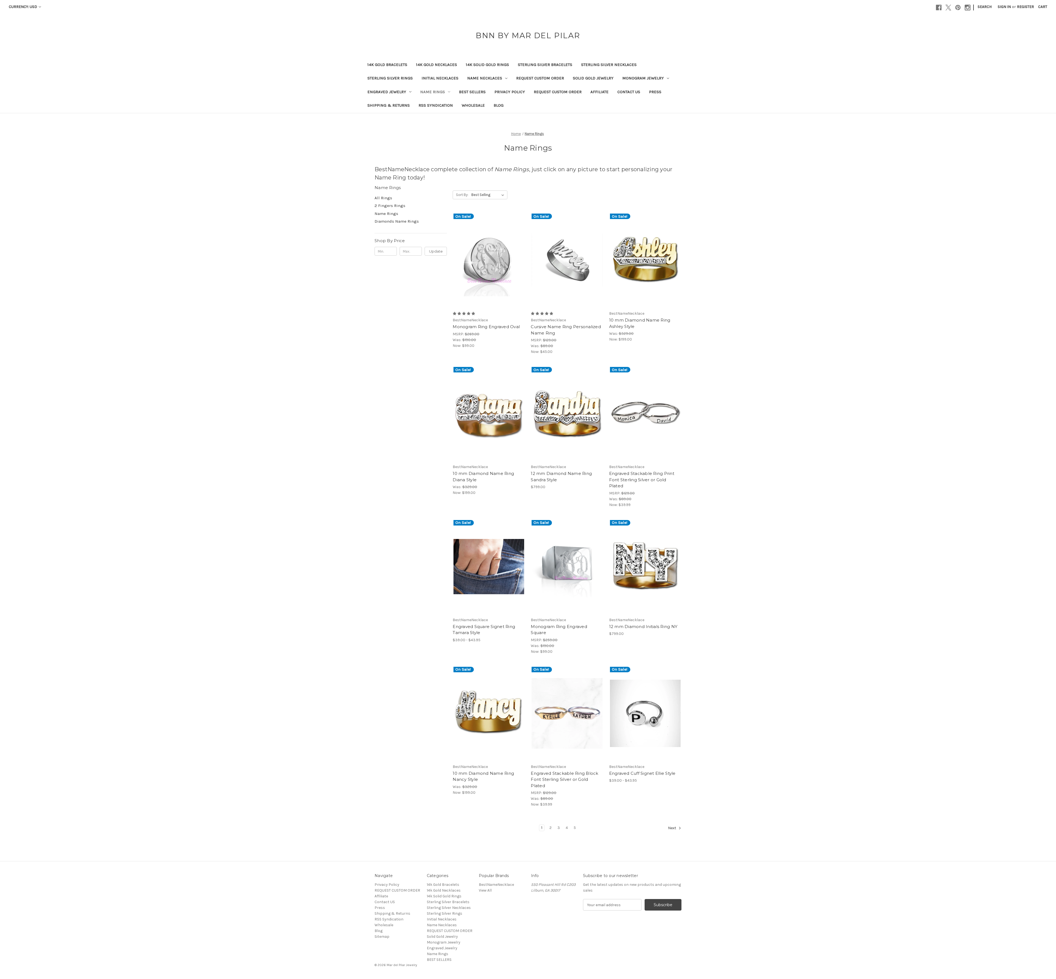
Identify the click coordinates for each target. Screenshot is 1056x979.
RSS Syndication (436, 105)
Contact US (628, 91)
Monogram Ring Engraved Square (559, 629)
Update (436, 251)
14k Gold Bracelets (387, 64)
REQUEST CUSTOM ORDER (540, 78)
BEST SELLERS (472, 91)
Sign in (1004, 6)
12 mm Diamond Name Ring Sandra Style (561, 476)
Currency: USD (23, 6)
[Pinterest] (958, 7)
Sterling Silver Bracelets (545, 64)
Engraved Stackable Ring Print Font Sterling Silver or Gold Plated (641, 479)
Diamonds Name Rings (397, 221)
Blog (499, 105)
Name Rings (432, 91)
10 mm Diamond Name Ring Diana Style (483, 476)
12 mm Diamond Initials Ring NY (643, 626)
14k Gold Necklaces (436, 64)
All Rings (383, 197)
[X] (948, 7)
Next (672, 828)
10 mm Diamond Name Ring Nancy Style (483, 776)
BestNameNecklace (496, 884)
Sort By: (462, 195)
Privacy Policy (509, 91)
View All (485, 890)
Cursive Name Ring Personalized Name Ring (566, 330)
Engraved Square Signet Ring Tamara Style (484, 629)
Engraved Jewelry (386, 91)
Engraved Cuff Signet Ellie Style (642, 773)
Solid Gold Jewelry (593, 78)
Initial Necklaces (440, 78)
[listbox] (489, 195)
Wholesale (473, 105)
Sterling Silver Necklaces (609, 64)
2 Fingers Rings (390, 205)
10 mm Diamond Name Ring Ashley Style (639, 323)
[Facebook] (939, 7)
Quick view (484, 255)
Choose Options (489, 265)
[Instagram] (967, 7)
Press (655, 91)
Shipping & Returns (388, 105)
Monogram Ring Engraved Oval (486, 326)
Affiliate (599, 91)
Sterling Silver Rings (390, 78)
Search (985, 6)
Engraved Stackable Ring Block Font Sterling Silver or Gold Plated (564, 779)
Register (1025, 6)
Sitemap (382, 936)
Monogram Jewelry (643, 78)
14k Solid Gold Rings (487, 64)
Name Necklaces (484, 78)
